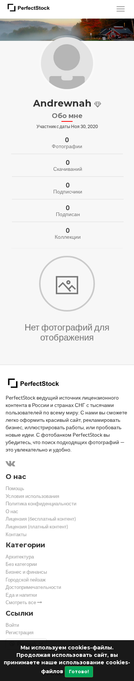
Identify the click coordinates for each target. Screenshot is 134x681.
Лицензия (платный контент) (37, 527)
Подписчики (67, 192)
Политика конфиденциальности (41, 503)
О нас (12, 511)
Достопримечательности (33, 587)
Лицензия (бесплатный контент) (41, 519)
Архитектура (20, 557)
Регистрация (20, 632)
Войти (12, 625)
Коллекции (68, 237)
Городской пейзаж (26, 580)
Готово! (79, 671)
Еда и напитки (21, 595)
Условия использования (32, 496)
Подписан (68, 214)
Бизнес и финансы (26, 572)
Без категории (21, 564)
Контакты (16, 534)
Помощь (15, 488)
